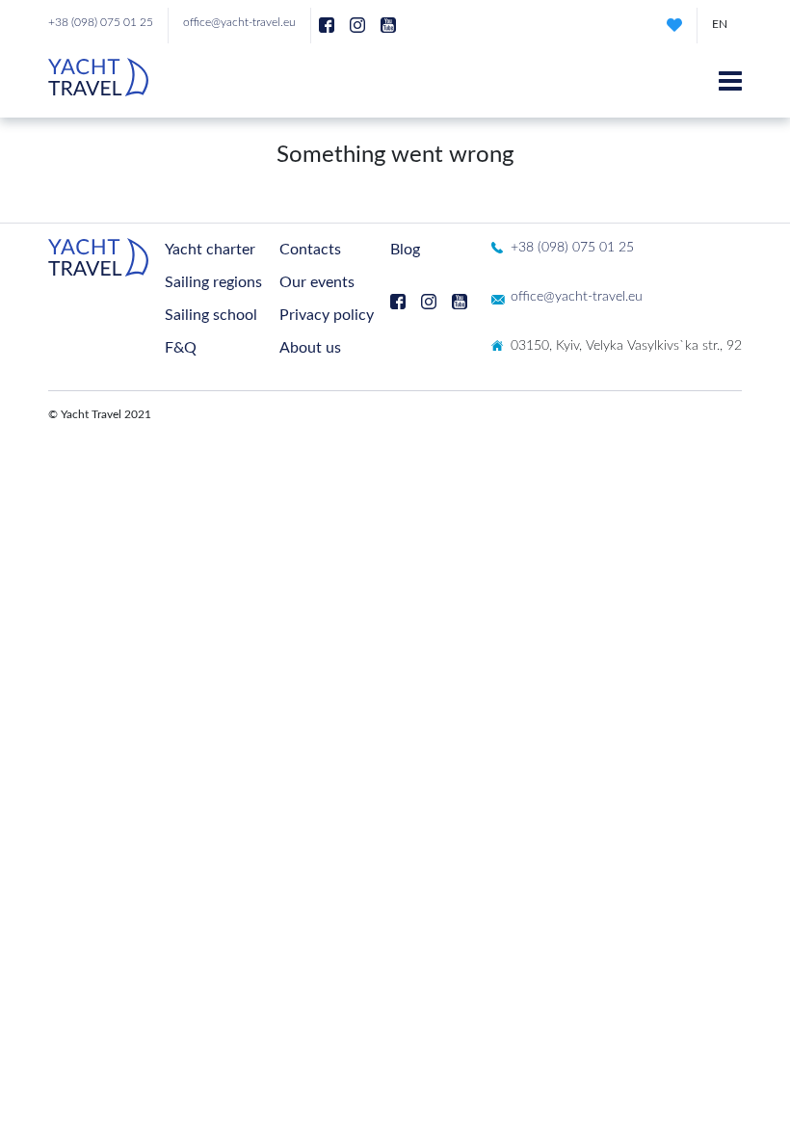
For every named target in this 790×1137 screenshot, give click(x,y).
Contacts (310, 249)
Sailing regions (213, 282)
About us (310, 348)
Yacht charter (210, 249)
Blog (405, 249)
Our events (317, 282)
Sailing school (211, 315)
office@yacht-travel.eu (239, 22)
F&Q (181, 348)
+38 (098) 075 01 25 (100, 22)
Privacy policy (326, 315)
